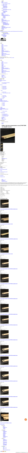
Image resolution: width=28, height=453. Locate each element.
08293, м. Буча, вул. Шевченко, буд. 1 (5, 442)
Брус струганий (5, 4)
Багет (2, 1)
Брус (2, 46)
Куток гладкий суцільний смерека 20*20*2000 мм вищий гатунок (8, 283)
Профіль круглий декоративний (6, 20)
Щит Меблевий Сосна (6, 24)
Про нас (4, 430)
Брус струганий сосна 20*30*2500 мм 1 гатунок (6, 253)
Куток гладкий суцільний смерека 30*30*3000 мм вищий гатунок (8, 407)
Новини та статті (4, 77)
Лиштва (3, 50)
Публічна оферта (2, 424)
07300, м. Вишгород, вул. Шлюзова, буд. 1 (5, 440)
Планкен (4, 97)
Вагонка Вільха (5, 5)
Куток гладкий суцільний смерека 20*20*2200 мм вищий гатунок (8, 298)
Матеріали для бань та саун (5, 14)
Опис (2, 179)
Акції (2, 76)
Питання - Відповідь (4, 181)
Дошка (2, 10)
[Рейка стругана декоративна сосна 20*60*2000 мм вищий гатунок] (7, 142)
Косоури (4, 16)
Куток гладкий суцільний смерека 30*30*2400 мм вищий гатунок (8, 396)
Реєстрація (4, 36)
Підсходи (4, 17)
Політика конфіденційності (5, 436)
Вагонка (1, 84)
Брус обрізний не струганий (6, 3)
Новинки (3, 75)
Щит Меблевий (4, 22)
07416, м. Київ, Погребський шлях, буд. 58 (5, 444)
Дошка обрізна (4, 95)
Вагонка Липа (5, 6)
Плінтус (3, 19)
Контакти (3, 29)
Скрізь (2, 44)
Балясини (4, 102)
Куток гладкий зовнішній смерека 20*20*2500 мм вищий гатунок (8, 268)
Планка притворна (4, 53)
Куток (2, 13)
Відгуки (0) (3, 180)
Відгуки (3, 28)
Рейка (2, 21)
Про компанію (3, 26)
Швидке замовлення (2, 273)
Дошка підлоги (2, 98)
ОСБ (2, 18)
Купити (1, 166)
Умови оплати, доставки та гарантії (6, 27)
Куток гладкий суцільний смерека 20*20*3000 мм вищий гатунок (8, 339)
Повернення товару (15, 31)
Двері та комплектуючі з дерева (7, 9)
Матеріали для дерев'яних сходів (6, 15)
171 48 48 (12, 57)
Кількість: (1, 163)
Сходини (4, 105)
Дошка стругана (5, 11)
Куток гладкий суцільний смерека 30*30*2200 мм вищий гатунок (8, 355)
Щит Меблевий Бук (5, 23)
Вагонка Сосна (5, 7)
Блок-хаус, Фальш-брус (5, 2)
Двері (2, 8)
